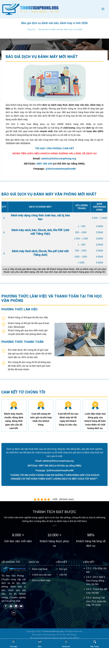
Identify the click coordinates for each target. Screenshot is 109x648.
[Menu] (103, 8)
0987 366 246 (44, 163)
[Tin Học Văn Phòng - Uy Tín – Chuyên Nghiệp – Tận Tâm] (34, 9)
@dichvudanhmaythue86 (60, 168)
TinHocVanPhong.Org (53, 631)
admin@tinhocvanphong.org (58, 158)
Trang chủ (31, 29)
